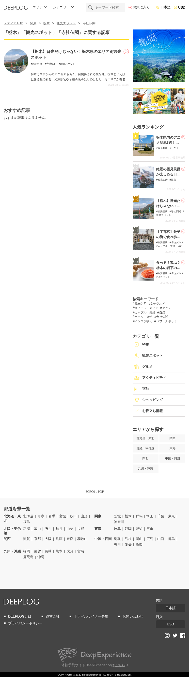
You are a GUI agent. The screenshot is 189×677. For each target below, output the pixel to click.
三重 (149, 529)
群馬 (139, 516)
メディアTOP (13, 23)
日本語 (165, 7)
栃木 (46, 23)
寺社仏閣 (51, 63)
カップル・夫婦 (167, 246)
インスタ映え (143, 321)
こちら (120, 665)
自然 (162, 312)
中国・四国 (103, 539)
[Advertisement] (33, 574)
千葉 (160, 516)
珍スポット (164, 277)
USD (181, 7)
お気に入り (141, 7)
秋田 (73, 516)
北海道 (28, 516)
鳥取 (117, 539)
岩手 (51, 516)
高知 (139, 544)
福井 (59, 529)
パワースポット (166, 321)
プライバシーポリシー (25, 623)
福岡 (26, 551)
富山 (37, 529)
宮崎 (80, 551)
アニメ (174, 148)
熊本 (59, 551)
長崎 (48, 551)
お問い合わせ (133, 616)
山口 (160, 539)
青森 (40, 516)
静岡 (128, 529)
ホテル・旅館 (143, 317)
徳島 (171, 539)
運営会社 (53, 616)
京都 (37, 539)
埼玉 (149, 516)
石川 (48, 529)
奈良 (69, 539)
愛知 (139, 529)
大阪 (48, 539)
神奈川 (119, 522)
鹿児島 (28, 557)
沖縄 (40, 557)
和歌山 (82, 539)
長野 (80, 529)
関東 (33, 23)
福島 (26, 522)
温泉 (173, 179)
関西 (7, 539)
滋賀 (26, 539)
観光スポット (66, 23)
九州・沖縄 (12, 551)
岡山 (139, 539)
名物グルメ (177, 242)
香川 (117, 544)
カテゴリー (61, 7)
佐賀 (37, 551)
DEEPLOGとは (20, 616)
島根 (128, 539)
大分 (69, 551)
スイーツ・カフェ (146, 308)
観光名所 (37, 63)
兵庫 (59, 539)
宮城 (62, 516)
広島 (149, 539)
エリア (37, 7)
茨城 (117, 516)
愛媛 (128, 544)
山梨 (69, 529)
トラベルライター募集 (91, 616)
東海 (97, 529)
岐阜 (117, 529)
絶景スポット (67, 63)
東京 (171, 516)
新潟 (26, 529)
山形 (84, 516)
